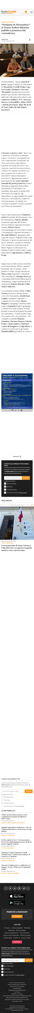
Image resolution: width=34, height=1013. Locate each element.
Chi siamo (7, 928)
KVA (22, 1010)
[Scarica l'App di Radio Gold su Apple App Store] (17, 896)
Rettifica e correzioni (17, 994)
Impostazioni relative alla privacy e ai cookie (17, 999)
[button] (32, 505)
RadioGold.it (21, 1006)
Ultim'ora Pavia (24, 933)
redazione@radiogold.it (23, 1009)
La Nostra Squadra (16, 928)
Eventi (9, 823)
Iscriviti (26, 478)
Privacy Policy (23, 493)
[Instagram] (19, 888)
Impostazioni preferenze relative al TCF (17, 998)
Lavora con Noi (25, 938)
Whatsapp (11, 930)
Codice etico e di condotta (17, 986)
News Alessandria (11, 484)
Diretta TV (16, 938)
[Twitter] (10, 888)
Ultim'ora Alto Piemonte (11, 935)
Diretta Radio (8, 938)
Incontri (14, 823)
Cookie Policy (21, 983)
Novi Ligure (10, 848)
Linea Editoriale (17, 988)
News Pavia (9, 487)
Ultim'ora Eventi (25, 935)
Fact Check (17, 992)
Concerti (4, 873)
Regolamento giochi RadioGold (17, 990)
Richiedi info (17, 916)
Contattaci (17, 942)
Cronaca (4, 22)
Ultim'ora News (21, 930)
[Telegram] (23, 888)
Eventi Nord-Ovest (11, 490)
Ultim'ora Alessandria (11, 933)
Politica (3, 848)
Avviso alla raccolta (17, 1001)
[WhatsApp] (28, 888)
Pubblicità (27, 928)
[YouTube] (15, 888)
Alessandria (11, 22)
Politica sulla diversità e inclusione (17, 985)
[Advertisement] (17, 131)
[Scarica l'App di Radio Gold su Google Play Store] (17, 902)
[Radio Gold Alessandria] (8, 12)
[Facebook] (6, 888)
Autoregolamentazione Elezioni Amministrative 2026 (17, 996)
